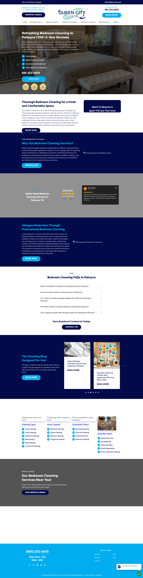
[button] (120, 195)
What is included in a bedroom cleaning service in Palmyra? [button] (64, 286)
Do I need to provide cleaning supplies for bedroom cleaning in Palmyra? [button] (66, 299)
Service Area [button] (104, 22)
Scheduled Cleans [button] (69, 22)
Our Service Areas (35, 492)
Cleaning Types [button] (35, 22)
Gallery (97, 561)
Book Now (34, 79)
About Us (97, 554)
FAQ (114, 554)
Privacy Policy (89, 575)
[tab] (85, 392)
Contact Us (71, 327)
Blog (114, 558)
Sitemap (98, 575)
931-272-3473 (112, 9)
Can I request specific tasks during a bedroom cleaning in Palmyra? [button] (67, 312)
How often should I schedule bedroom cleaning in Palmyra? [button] (64, 306)
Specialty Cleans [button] (87, 22)
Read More (31, 377)
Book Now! (112, 15)
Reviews (97, 558)
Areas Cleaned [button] (52, 22)
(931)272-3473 (31, 165)
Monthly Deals (33, 15)
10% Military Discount (113, 2)
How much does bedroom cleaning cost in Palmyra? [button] (61, 292)
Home (25, 22)
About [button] (115, 22)
